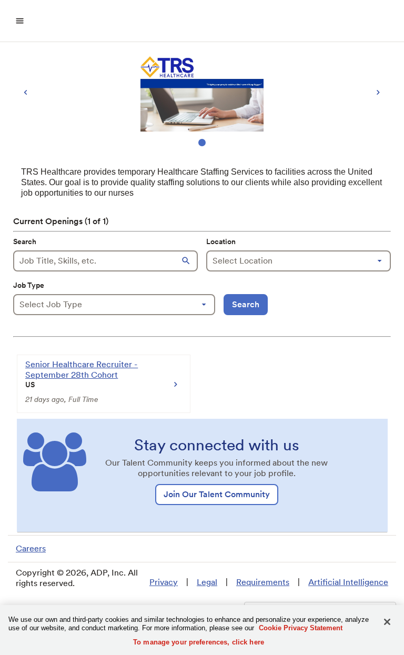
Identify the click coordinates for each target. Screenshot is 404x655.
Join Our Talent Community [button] (217, 494)
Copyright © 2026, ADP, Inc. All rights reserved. (77, 578)
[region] (202, 101)
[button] (187, 260)
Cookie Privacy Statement (300, 628)
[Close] (387, 621)
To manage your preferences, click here (198, 642)
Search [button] (245, 304)
